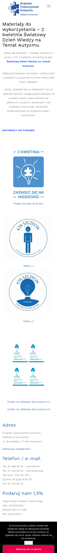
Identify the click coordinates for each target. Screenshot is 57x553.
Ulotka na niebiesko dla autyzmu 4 (28, 401)
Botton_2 (28, 321)
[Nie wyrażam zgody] (53, 537)
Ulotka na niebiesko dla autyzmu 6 (28, 409)
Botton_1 (28, 265)
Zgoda (28, 543)
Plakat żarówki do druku (28, 203)
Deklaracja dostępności (16, 448)
